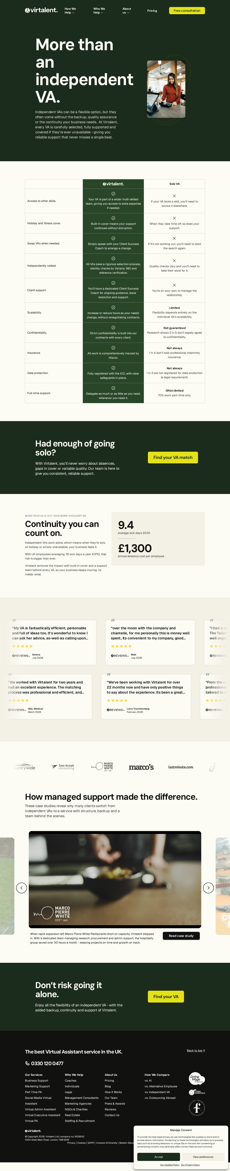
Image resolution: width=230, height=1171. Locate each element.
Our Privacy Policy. (190, 1164)
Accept (159, 1156)
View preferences (203, 1156)
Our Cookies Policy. (169, 1164)
